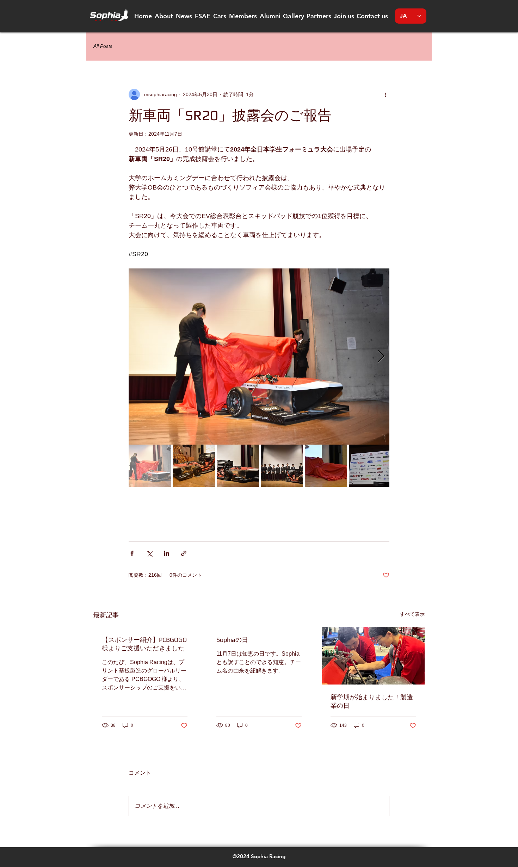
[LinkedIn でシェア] (166, 553)
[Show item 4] (282, 466)
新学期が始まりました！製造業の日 (372, 701)
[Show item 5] (326, 466)
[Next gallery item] (381, 357)
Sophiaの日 (232, 639)
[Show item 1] (150, 466)
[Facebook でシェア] (132, 553)
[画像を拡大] (259, 356)
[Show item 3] (238, 466)
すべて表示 (412, 614)
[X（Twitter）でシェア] (149, 553)
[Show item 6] (370, 466)
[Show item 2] (194, 466)
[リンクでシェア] (183, 553)
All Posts (102, 46)
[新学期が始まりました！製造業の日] (373, 656)
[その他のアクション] (385, 94)
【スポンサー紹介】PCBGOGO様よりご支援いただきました (144, 644)
